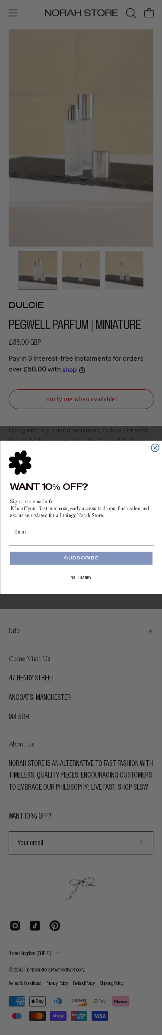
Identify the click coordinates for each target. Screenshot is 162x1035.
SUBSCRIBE (81, 558)
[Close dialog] (155, 448)
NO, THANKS (81, 578)
